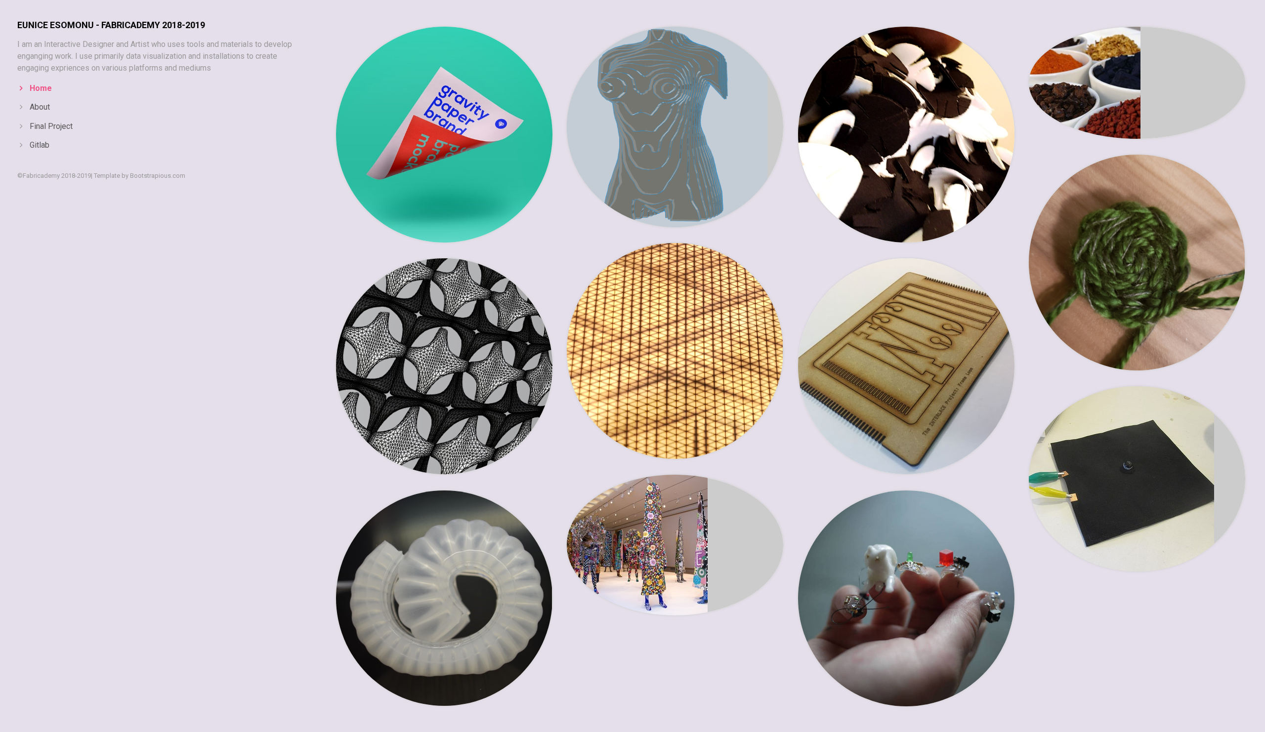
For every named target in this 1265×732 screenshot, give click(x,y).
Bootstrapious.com (157, 175)
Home (41, 88)
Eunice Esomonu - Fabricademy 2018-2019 (111, 25)
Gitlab (39, 145)
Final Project (51, 126)
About (40, 107)
